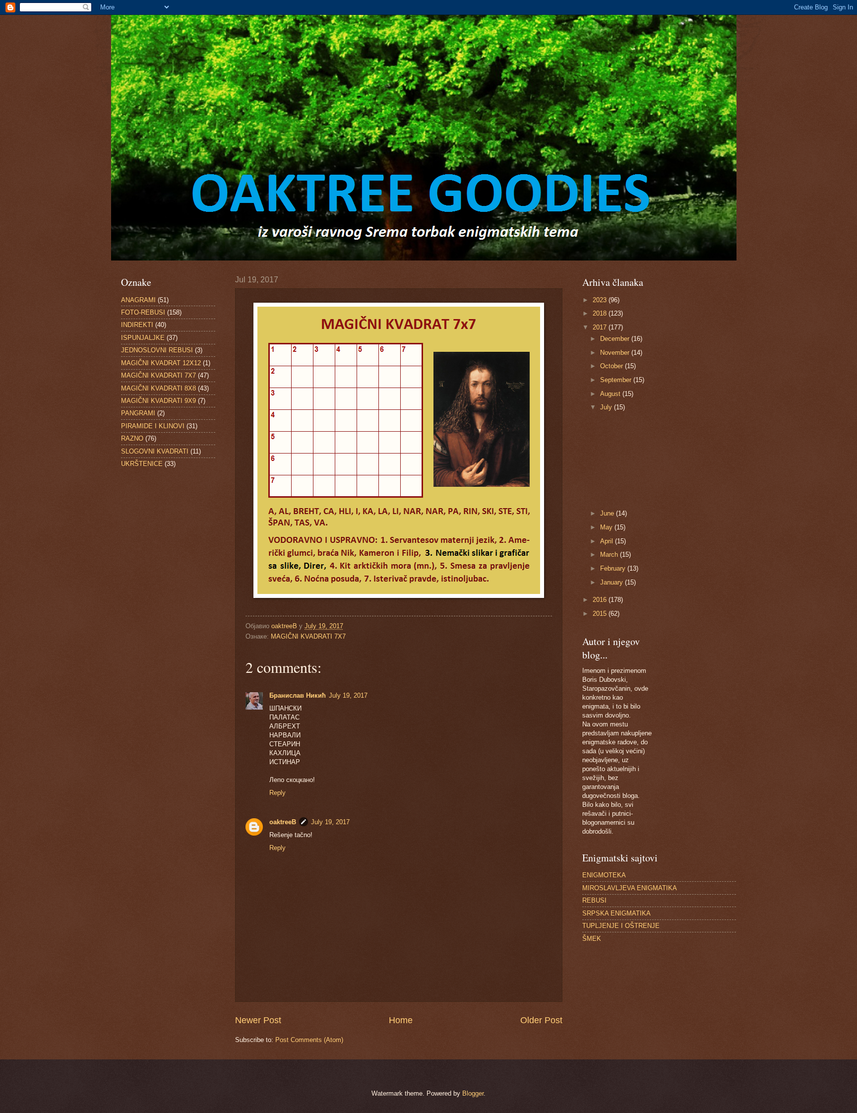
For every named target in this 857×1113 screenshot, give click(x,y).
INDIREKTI (137, 324)
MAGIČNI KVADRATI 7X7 (308, 636)
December (615, 338)
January (612, 582)
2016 (601, 599)
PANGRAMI (138, 413)
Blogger (473, 1093)
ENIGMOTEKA (604, 875)
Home (401, 1020)
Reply (277, 792)
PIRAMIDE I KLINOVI (152, 426)
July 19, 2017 (348, 695)
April (607, 541)
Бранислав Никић (297, 695)
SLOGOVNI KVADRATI (154, 451)
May (607, 527)
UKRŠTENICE (142, 463)
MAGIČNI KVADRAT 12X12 (161, 363)
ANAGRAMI (138, 300)
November (615, 352)
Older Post (541, 1020)
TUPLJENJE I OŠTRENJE (621, 925)
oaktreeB (282, 822)
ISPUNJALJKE (143, 337)
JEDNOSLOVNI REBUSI (157, 350)
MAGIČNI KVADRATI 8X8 (158, 388)
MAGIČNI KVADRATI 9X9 (158, 400)
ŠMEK (591, 938)
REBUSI (594, 900)
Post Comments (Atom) (309, 1040)
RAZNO (132, 438)
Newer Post (258, 1020)
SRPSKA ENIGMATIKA (616, 913)
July (607, 407)
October (612, 366)
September (616, 380)
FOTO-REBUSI (143, 312)
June (608, 513)
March (610, 554)
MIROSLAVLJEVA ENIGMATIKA (629, 888)
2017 (601, 327)
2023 (601, 300)
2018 (601, 313)
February (613, 568)
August (611, 393)
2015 (601, 613)
